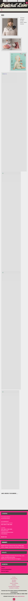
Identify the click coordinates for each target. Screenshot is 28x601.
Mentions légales (21, 0)
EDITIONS (14, 580)
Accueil (13, 577)
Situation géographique (12, 0)
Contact (5, 0)
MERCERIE (14, 581)
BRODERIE (14, 584)
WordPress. (22, 596)
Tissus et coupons (14, 583)
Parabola (16, 596)
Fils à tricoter (14, 578)
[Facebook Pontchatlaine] (27, 3)
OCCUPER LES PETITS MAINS (14, 586)
